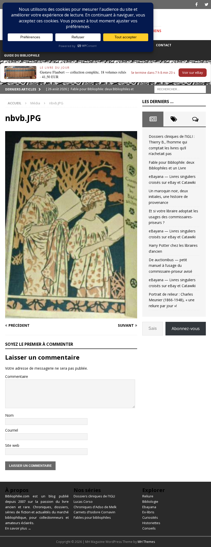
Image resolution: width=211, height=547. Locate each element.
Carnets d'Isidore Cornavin (94, 512)
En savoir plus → (18, 528)
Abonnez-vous (186, 328)
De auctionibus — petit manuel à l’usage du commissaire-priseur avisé (170, 265)
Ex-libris (148, 512)
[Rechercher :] (180, 88)
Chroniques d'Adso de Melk (95, 507)
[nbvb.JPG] (71, 315)
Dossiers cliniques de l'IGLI (94, 496)
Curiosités (150, 517)
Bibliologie (150, 501)
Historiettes (151, 523)
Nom (9, 415)
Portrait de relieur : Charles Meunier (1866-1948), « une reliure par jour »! (172, 300)
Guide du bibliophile (22, 55)
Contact (163, 45)
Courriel (11, 430)
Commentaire (16, 376)
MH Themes (146, 542)
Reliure (147, 496)
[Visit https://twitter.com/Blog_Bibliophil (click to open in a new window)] (206, 4)
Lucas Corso (83, 501)
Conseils (149, 528)
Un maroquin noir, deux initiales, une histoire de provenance (168, 196)
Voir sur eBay (192, 72)
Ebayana (149, 507)
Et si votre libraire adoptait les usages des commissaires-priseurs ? (173, 216)
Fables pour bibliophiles (92, 517)
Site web (12, 445)
